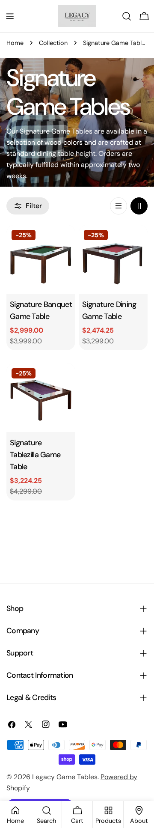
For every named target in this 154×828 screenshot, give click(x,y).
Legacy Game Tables (65, 776)
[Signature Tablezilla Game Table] (40, 397)
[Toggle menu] (9, 16)
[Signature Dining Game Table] (113, 259)
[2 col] (139, 205)
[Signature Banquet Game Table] (40, 259)
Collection (53, 43)
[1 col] (118, 205)
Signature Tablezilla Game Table (35, 455)
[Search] (126, 16)
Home (15, 43)
